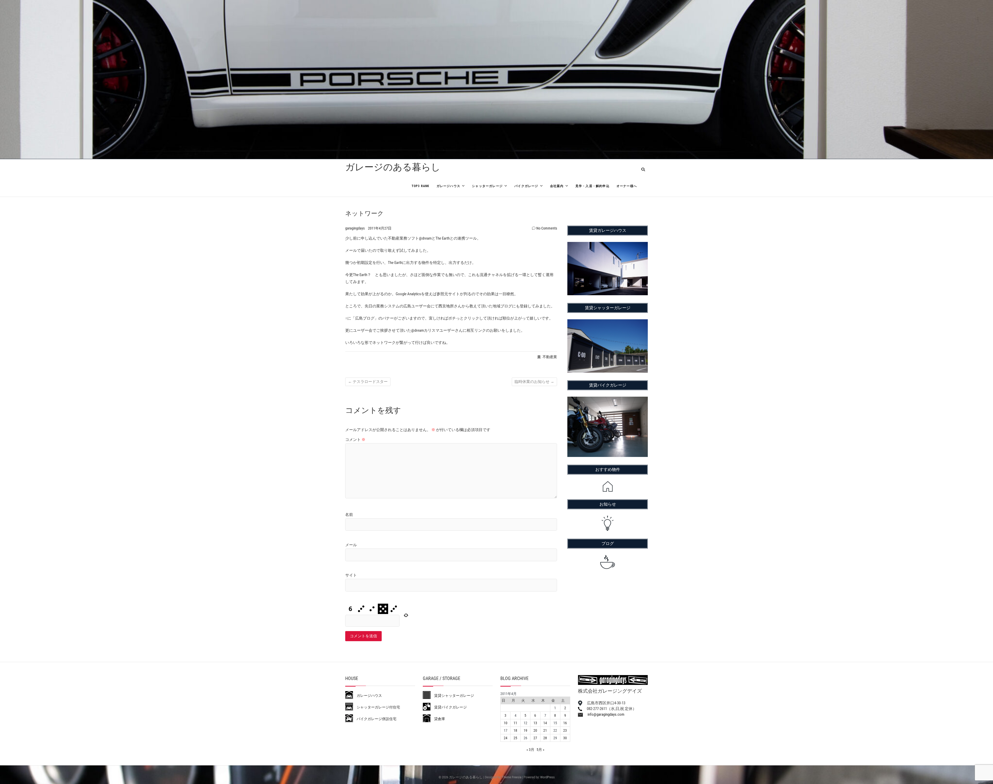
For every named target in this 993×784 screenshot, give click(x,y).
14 (545, 723)
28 (545, 738)
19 (525, 730)
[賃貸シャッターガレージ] (607, 322)
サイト (351, 575)
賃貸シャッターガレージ (452, 695)
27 (535, 738)
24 (505, 738)
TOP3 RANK (421, 186)
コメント (355, 439)
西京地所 (446, 306)
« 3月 (530, 750)
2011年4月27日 (380, 228)
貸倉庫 (438, 719)
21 (545, 730)
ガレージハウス (448, 186)
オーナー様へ (626, 186)
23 (565, 730)
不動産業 (550, 357)
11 (515, 723)
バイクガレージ (526, 186)
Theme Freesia (511, 777)
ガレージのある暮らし (392, 167)
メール (351, 545)
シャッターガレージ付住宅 (376, 707)
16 (565, 723)
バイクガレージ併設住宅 (374, 719)
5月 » (540, 750)
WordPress (547, 777)
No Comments (546, 228)
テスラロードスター (368, 381)
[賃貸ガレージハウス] (607, 245)
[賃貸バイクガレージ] (607, 400)
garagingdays (355, 228)
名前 (349, 514)
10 (505, 723)
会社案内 (557, 186)
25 (515, 738)
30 (565, 738)
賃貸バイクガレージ (449, 707)
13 (535, 723)
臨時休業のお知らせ (534, 381)
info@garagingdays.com (603, 714)
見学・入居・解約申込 (592, 186)
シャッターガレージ (487, 186)
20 (535, 730)
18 (515, 730)
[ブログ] (607, 562)
